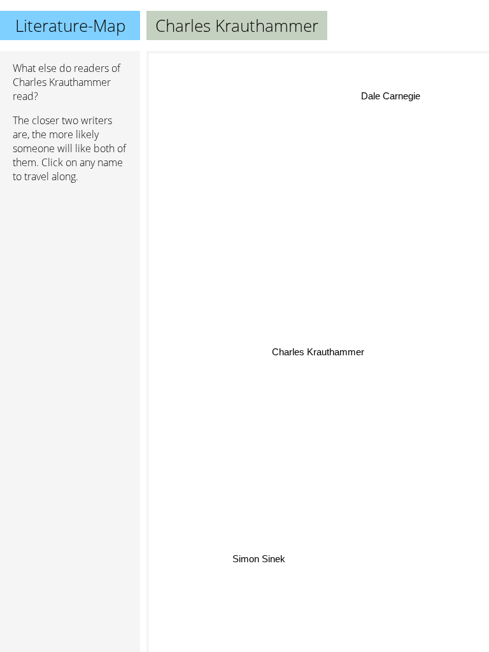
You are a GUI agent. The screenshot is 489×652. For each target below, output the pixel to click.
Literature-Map (70, 25)
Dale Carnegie (390, 95)
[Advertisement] (70, 260)
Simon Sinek (258, 558)
